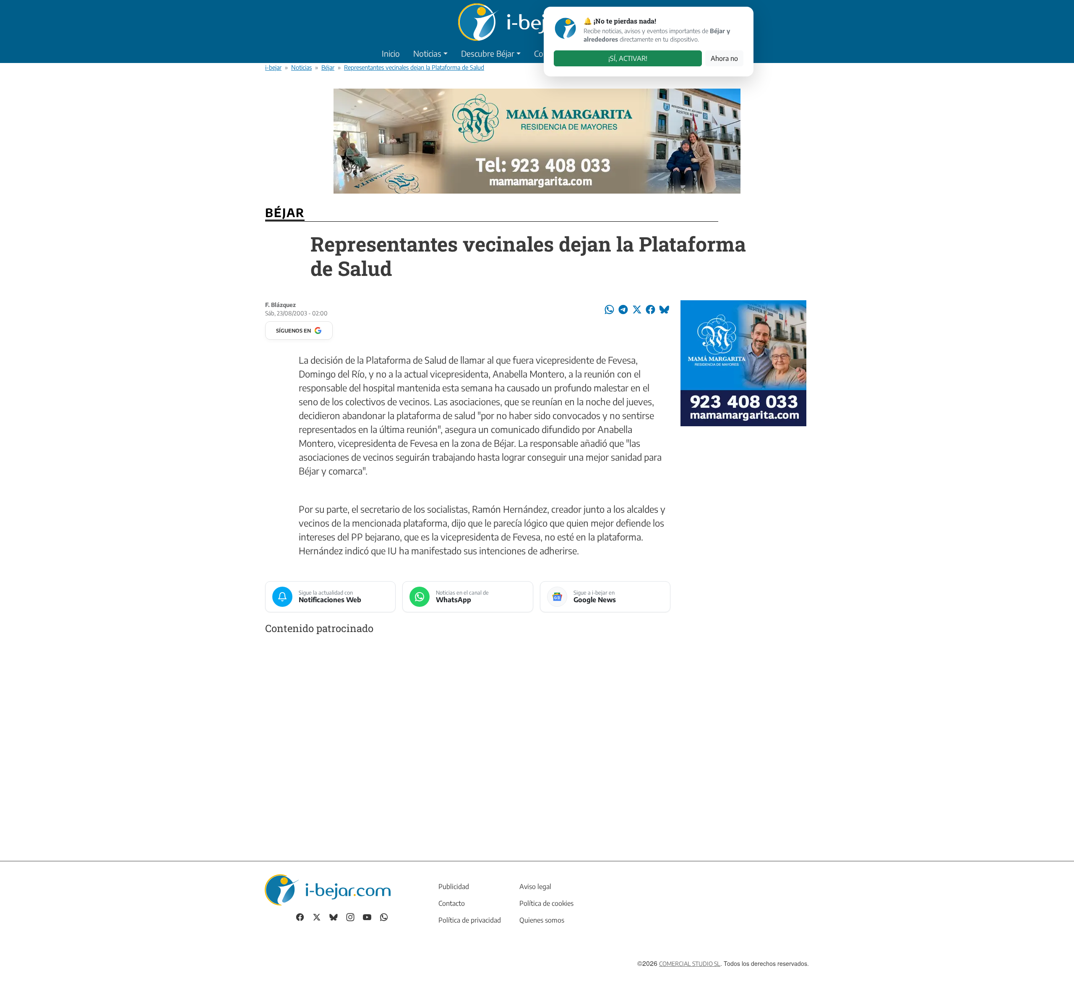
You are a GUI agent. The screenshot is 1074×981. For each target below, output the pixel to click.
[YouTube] (367, 916)
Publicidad (453, 886)
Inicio (391, 53)
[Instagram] (350, 916)
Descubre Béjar (487, 53)
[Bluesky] (333, 916)
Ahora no (724, 58)
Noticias (427, 53)
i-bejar (273, 67)
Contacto (451, 903)
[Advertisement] (467, 739)
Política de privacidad (469, 920)
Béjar (327, 67)
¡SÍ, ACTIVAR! (627, 58)
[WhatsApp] (384, 916)
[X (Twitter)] (317, 916)
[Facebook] (300, 916)
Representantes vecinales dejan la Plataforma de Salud (414, 67)
